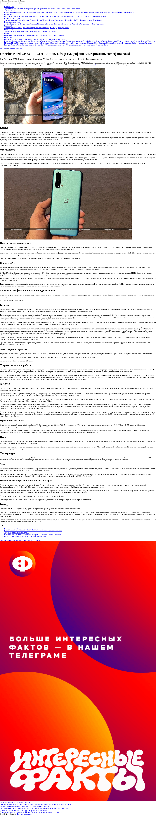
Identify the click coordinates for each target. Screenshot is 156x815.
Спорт (43, 45)
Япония (100, 20)
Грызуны (7, 12)
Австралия (13, 20)
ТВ (105, 16)
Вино (85, 41)
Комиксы (26, 16)
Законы (99, 41)
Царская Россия (20, 31)
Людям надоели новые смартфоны (16, 533)
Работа (134, 43)
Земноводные (16, 12)
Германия (33, 20)
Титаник (69, 45)
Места (13, 43)
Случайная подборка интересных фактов (15, 802)
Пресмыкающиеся (95, 12)
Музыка (33, 16)
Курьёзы (144, 41)
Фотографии (85, 45)
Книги (38, 16)
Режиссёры (76, 24)
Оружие (75, 43)
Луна (16, 39)
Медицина (151, 41)
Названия (37, 43)
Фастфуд (50, 35)
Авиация (62, 41)
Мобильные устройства (15, 48)
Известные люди (12, 22)
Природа (109, 43)
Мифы (31, 43)
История (9, 7)
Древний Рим (22, 9)
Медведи (49, 12)
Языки (106, 45)
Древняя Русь (9, 31)
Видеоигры (8, 16)
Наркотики (45, 43)
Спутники (47, 39)
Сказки (92, 16)
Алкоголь (79, 41)
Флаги (6, 20)
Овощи (32, 35)
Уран (53, 39)
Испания (45, 20)
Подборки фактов (12, 41)
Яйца (62, 35)
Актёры (7, 24)
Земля (12, 39)
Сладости (43, 35)
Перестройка (35, 31)
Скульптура (99, 16)
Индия (39, 20)
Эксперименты (63, 28)
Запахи (104, 41)
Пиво (96, 43)
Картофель (14, 35)
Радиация (141, 43)
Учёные (93, 24)
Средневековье (44, 9)
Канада (67, 20)
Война (89, 41)
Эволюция (53, 28)
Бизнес (55, 41)
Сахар (37, 35)
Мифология (24, 43)
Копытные (36, 12)
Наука (8, 26)
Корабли (137, 41)
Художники (100, 24)
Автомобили (70, 41)
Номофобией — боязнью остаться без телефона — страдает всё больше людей (32, 535)
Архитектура (46, 16)
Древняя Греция (33, 9)
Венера (6, 39)
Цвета (93, 45)
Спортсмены (84, 24)
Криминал (36, 41)
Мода (61, 16)
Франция (83, 20)
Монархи (33, 24)
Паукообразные (82, 12)
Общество (53, 43)
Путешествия (127, 43)
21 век (77, 9)
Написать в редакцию (24, 814)
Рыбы (120, 12)
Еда (7, 33)
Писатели (49, 24)
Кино (21, 16)
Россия (8, 30)
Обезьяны (73, 12)
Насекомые (65, 12)
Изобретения (112, 41)
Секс (26, 45)
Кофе (20, 35)
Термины (53, 45)
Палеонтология (43, 28)
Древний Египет (10, 9)
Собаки (131, 12)
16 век (52, 9)
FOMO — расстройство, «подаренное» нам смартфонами (25, 536)
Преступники (66, 24)
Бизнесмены (14, 24)
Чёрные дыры (60, 39)
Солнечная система (30, 39)
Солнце (40, 39)
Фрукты (57, 35)
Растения (148, 43)
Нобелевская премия (30, 28)
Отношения (82, 43)
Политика (102, 43)
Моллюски (57, 12)
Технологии (61, 45)
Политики (57, 24)
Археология (8, 28)
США (77, 20)
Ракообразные (113, 12)
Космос (8, 37)
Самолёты (21, 45)
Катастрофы (129, 41)
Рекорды (7, 45)
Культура (9, 14)
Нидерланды (59, 20)
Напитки (25, 35)
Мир (17, 43)
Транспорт (77, 45)
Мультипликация (70, 16)
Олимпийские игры (64, 43)
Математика (17, 28)
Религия (14, 45)
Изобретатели (25, 24)
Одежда (79, 16)
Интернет (120, 41)
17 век (57, 9)
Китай (72, 20)
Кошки (42, 12)
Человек (46, 41)
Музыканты (41, 24)
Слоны (125, 12)
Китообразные (26, 12)
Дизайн (15, 16)
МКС (20, 39)
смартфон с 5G (90, 65)
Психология (117, 43)
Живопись (55, 16)
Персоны (90, 43)
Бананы (7, 35)
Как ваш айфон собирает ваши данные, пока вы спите (24, 529)
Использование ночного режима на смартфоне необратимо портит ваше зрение (33, 531)
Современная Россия (48, 31)
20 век (72, 9)
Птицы (104, 12)
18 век (62, 9)
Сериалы (86, 16)
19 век (67, 9)
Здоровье (25, 41)
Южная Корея (92, 20)
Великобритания (23, 20)
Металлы (7, 43)
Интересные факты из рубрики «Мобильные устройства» (21, 540)
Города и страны (12, 18)
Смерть (31, 45)
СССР (28, 31)
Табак (48, 45)
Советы (37, 45)
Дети (94, 41)
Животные (9, 10)
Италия (52, 20)
